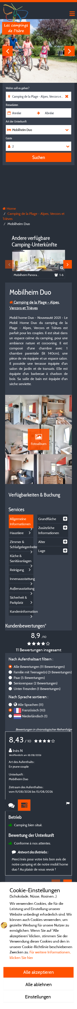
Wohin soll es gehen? (17, 88)
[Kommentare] (11, 805)
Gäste (9, 138)
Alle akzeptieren (38, 972)
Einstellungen (38, 996)
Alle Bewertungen (39, 666)
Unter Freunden (37, 689)
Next (69, 51)
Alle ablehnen (38, 984)
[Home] (16, 11)
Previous (7, 51)
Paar (29, 677)
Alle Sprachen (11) (30, 704)
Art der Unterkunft (16, 121)
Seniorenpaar (35, 683)
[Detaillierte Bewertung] (24, 805)
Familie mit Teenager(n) (43, 672)
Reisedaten (12, 105)
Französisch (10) (33, 710)
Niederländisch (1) (34, 716)
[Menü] (71, 14)
